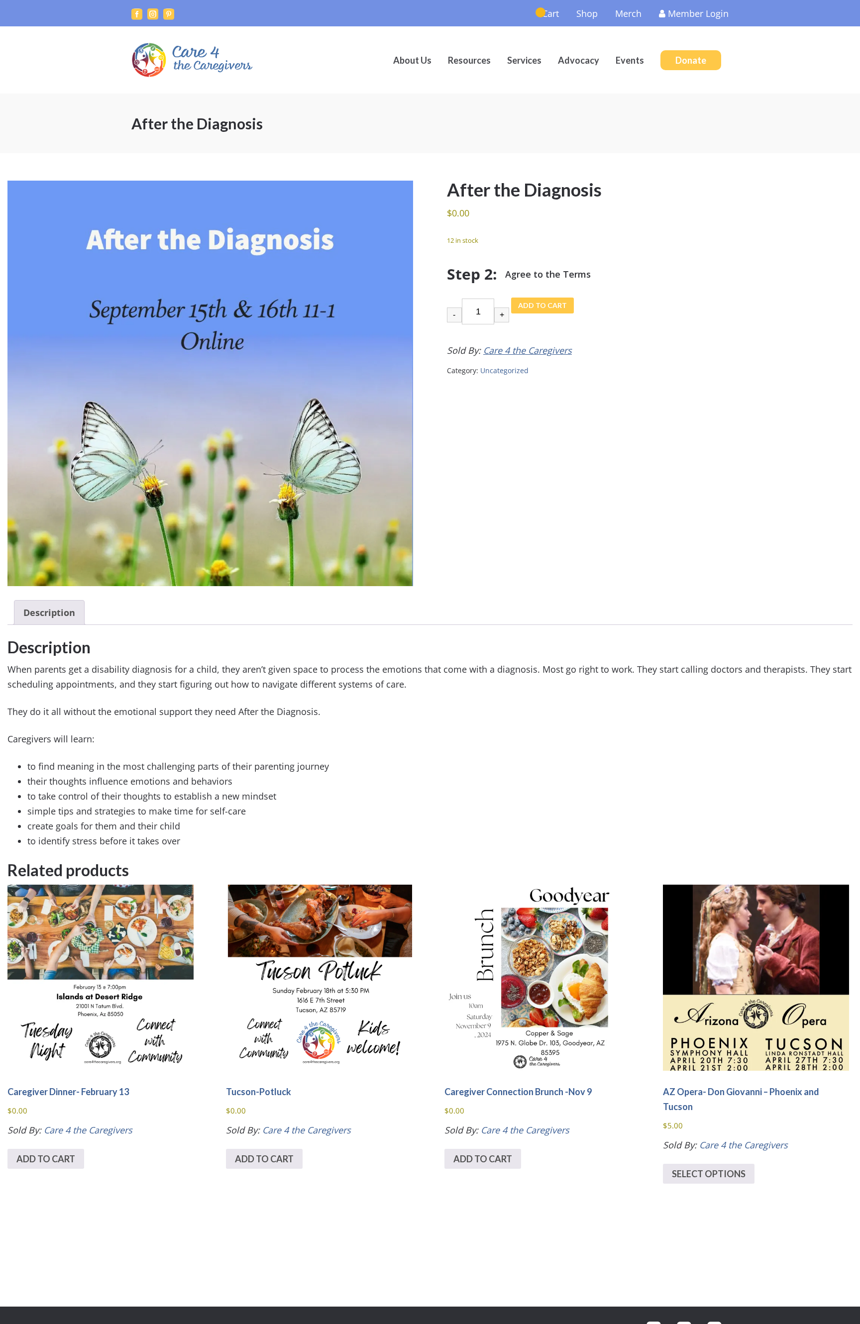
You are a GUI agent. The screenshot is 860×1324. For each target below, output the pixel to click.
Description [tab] (49, 612)
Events (630, 60)
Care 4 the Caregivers (193, 60)
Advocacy (578, 60)
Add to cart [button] (45, 1158)
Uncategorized (504, 370)
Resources (469, 60)
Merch (628, 13)
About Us (412, 60)
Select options (709, 1173)
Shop (587, 13)
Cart (550, 13)
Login (698, 13)
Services (524, 60)
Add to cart (542, 305)
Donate (690, 60)
